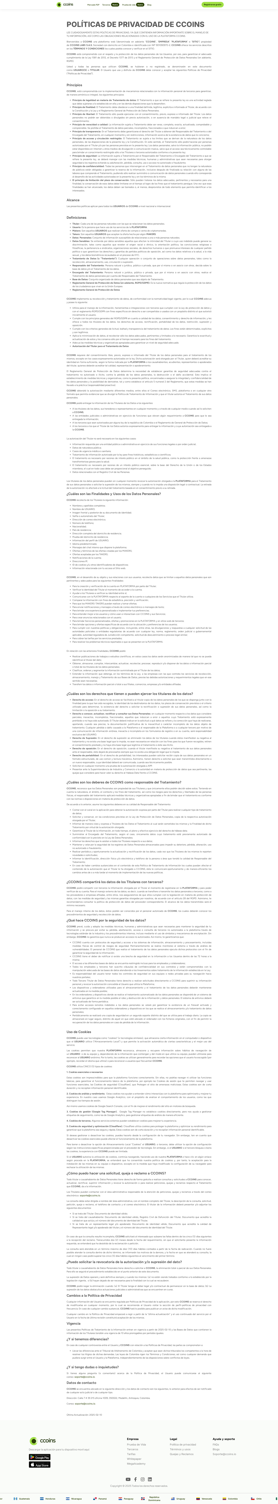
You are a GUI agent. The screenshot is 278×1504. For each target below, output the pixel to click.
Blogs (216, 1449)
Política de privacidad (183, 1444)
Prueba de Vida (136, 1444)
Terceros (132, 1449)
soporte (78, 1376)
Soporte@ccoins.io (224, 1454)
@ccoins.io (89, 1376)
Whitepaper (134, 1458)
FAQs (216, 1444)
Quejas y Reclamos (182, 1454)
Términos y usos (180, 1449)
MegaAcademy (136, 1463)
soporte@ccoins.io (90, 1195)
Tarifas (131, 1454)
